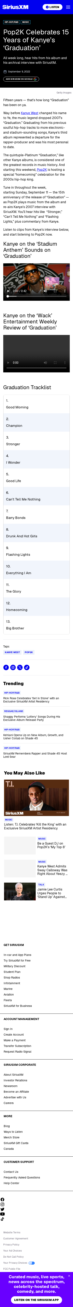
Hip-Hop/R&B (11, 22)
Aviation (9, 994)
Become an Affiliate (16, 1091)
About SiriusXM (13, 1074)
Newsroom (10, 1086)
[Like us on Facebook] (4, 1199)
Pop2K (42, 170)
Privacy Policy (11, 1244)
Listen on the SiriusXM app (36, 1300)
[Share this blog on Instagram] (13, 667)
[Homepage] (15, 7)
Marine (8, 989)
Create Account (14, 1034)
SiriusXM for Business (18, 1006)
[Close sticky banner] (69, 1276)
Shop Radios (12, 977)
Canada (9, 1149)
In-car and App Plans (17, 955)
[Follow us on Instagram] (4, 1204)
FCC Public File (11, 1269)
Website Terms (11, 1232)
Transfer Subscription (17, 1046)
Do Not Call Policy (13, 1256)
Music (25, 22)
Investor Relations (15, 1080)
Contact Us (11, 1172)
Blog (7, 1126)
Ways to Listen (13, 1132)
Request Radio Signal (17, 1051)
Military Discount (14, 966)
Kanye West (29, 113)
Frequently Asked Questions (22, 1177)
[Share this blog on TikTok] (27, 667)
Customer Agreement (15, 1238)
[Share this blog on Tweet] (20, 667)
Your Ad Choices (12, 1250)
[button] (68, 7)
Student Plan (12, 972)
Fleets (8, 1000)
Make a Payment (15, 1040)
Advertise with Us (15, 1097)
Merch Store (11, 1137)
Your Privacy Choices (15, 1262)
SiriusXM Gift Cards (16, 1143)
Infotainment (12, 983)
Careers (9, 1103)
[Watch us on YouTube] (4, 1214)
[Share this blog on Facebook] (6, 667)
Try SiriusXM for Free (17, 960)
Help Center (11, 1183)
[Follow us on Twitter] (4, 1209)
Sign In (8, 1029)
